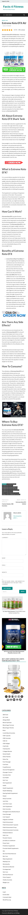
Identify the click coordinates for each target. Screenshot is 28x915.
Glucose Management (8, 769)
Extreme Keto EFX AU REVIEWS (9, 488)
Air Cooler (5, 717)
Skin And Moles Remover (9, 853)
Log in (4, 892)
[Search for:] (14, 591)
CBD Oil (5, 741)
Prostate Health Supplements (11, 848)
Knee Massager (7, 814)
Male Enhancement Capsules (10, 824)
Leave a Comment (7, 25)
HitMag (17, 913)
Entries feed (6, 894)
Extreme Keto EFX (11, 484)
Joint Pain (5, 801)
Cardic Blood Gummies (9, 733)
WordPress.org (7, 900)
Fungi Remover (7, 767)
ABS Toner (5, 714)
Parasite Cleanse (7, 838)
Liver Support (6, 817)
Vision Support (7, 877)
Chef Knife (5, 746)
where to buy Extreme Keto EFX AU (11, 494)
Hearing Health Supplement (10, 793)
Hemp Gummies (7, 798)
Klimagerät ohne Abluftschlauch (11, 811)
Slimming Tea (6, 864)
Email (4, 565)
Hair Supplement (7, 783)
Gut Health (6, 777)
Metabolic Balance (8, 832)
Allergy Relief (6, 720)
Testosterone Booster (8, 866)
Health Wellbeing (7, 790)
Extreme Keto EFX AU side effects (10, 490)
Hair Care (5, 780)
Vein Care (5, 872)
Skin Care (5, 856)
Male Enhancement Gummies (10, 830)
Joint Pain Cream (7, 803)
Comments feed (7, 897)
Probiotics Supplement (9, 845)
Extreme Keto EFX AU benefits (9, 487)
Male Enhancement (8, 822)
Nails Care (5, 835)
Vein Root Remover (8, 874)
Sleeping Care (6, 861)
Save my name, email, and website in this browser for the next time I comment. (13, 583)
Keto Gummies (7, 809)
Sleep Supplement (7, 859)
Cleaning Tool (6, 748)
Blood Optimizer (7, 722)
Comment (5, 537)
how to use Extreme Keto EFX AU (10, 493)
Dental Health (6, 754)
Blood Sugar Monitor (8, 727)
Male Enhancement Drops (10, 827)
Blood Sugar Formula (8, 725)
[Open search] (24, 15)
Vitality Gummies (7, 880)
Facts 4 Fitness (13, 6)
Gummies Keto (7, 775)
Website (4, 572)
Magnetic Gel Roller (8, 819)
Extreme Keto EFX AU (7, 485)
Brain (4, 730)
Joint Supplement (7, 806)
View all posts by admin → (17, 517)
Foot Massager (7, 762)
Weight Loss (5, 20)
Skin (4, 851)
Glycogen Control (7, 772)
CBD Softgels (6, 743)
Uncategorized (7, 869)
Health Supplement (8, 788)
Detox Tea (5, 759)
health (4, 785)
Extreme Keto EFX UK (7, 491)
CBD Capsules (6, 735)
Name (4, 558)
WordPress (10, 913)
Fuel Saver (5, 764)
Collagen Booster (7, 751)
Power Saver (6, 843)
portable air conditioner (9, 840)
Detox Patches (7, 756)
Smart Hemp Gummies (10, 611)
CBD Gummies (7, 738)
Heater (4, 796)
